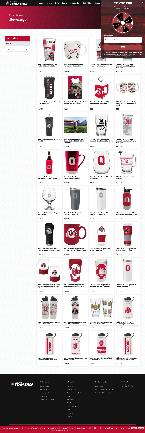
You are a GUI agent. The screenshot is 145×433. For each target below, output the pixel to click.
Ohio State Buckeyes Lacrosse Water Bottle (75, 359)
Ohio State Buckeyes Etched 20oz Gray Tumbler (74, 213)
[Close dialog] (142, 2)
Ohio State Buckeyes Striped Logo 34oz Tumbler (75, 323)
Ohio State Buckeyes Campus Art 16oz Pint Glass (101, 323)
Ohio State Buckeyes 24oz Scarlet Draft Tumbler (126, 249)
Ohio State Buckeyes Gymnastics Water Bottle (47, 359)
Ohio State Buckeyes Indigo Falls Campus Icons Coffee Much (127, 103)
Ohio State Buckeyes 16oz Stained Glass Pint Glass (47, 65)
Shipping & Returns (46, 393)
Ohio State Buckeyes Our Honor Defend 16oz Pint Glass (101, 140)
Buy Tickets (99, 386)
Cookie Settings (72, 406)
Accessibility (71, 413)
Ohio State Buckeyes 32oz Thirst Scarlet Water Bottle (126, 213)
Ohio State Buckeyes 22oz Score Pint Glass (100, 249)
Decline (140, 428)
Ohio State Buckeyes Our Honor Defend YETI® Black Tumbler (74, 141)
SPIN (123, 47)
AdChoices (70, 399)
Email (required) (108, 36)
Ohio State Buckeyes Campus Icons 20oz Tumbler (101, 65)
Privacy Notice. (63, 430)
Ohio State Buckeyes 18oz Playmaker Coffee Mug (74, 65)
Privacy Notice (71, 396)
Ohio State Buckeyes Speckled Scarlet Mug (72, 177)
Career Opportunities (47, 399)
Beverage (19, 15)
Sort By (8, 43)
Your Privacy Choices (74, 403)
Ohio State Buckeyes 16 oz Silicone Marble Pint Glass (100, 285)
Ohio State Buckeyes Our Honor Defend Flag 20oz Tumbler (125, 66)
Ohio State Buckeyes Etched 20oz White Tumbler (101, 213)
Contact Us (44, 396)
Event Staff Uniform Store (104, 393)
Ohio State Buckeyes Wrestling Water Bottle (125, 323)
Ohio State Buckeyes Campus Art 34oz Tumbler (49, 323)
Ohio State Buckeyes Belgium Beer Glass (49, 213)
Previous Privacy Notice (75, 393)
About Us (70, 386)
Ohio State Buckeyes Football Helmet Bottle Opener (75, 102)
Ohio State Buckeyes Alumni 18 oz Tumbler (49, 102)
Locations (70, 416)
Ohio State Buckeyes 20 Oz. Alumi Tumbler (126, 285)
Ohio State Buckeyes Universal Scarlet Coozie (47, 177)
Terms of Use (71, 389)
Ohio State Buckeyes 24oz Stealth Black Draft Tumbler (49, 249)
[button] (40, 3)
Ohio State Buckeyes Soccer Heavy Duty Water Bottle (127, 359)
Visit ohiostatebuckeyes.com (104, 389)
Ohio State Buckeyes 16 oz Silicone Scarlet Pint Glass (74, 285)
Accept (134, 428)
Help (68, 409)
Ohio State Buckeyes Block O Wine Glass (101, 177)
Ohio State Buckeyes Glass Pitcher (126, 177)
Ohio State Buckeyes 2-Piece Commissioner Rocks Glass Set (49, 286)
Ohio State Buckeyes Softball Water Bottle (101, 359)
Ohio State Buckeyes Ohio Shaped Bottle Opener (100, 102)
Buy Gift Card (44, 386)
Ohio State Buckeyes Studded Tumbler (49, 140)
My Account (44, 389)
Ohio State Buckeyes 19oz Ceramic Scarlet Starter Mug (75, 249)
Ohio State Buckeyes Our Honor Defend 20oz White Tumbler (126, 141)
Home (11, 15)
